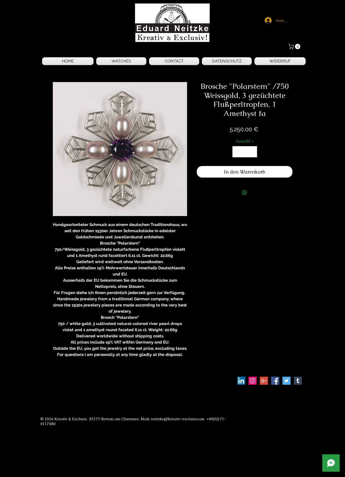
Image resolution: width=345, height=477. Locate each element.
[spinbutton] (244, 151)
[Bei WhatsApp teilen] (245, 192)
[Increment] (252, 151)
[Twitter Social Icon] (286, 381)
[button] (295, 46)
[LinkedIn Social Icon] (241, 381)
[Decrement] (237, 151)
